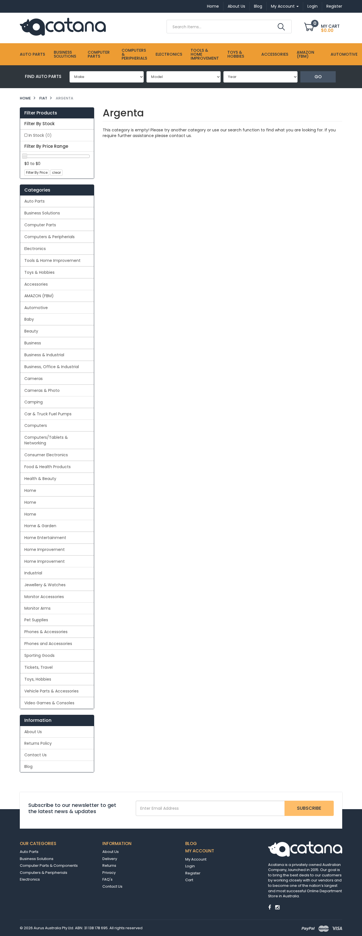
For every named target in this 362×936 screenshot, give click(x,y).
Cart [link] (189, 880)
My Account (283, 6)
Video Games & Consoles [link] (49, 703)
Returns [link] (109, 865)
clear (56, 172)
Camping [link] (33, 402)
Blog (258, 6)
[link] (269, 907)
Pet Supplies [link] (36, 620)
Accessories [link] (36, 284)
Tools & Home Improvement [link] (52, 260)
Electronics (169, 54)
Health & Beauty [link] (40, 478)
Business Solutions (65, 54)
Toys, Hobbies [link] (37, 679)
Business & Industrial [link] (44, 355)
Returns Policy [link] (38, 743)
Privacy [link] (109, 872)
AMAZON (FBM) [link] (39, 296)
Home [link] (30, 490)
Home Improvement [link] (44, 549)
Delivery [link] (109, 858)
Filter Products (40, 113)
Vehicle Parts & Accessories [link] (51, 691)
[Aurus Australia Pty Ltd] (63, 26)
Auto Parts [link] (34, 201)
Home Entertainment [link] (45, 537)
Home (213, 6)
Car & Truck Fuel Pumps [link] (48, 414)
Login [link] (190, 866)
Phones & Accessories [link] (46, 632)
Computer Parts (99, 54)
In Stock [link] (40, 135)
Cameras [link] (33, 378)
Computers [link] (35, 425)
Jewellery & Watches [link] (45, 585)
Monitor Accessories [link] (44, 597)
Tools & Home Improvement (205, 54)
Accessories (274, 54)
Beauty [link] (31, 331)
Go (318, 77)
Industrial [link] (33, 573)
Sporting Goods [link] (39, 655)
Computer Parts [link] (40, 225)
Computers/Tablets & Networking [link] (46, 440)
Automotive (344, 54)
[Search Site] (281, 26)
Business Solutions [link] (42, 213)
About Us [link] (33, 732)
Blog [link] (28, 766)
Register (334, 6)
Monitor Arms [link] (37, 608)
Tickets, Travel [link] (38, 667)
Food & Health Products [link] (47, 467)
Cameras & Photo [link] (42, 390)
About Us (236, 6)
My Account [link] (195, 859)
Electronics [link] (35, 248)
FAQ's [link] (107, 879)
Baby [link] (29, 319)
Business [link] (32, 343)
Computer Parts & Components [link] (49, 865)
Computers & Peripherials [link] (49, 237)
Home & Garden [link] (40, 526)
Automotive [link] (36, 307)
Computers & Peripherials (134, 54)
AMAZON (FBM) (305, 54)
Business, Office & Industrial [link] (51, 367)
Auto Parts (32, 54)
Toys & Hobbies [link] (39, 272)
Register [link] (193, 873)
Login (312, 6)
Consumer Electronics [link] (46, 455)
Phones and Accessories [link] (48, 643)
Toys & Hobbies (235, 54)
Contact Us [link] (35, 755)
